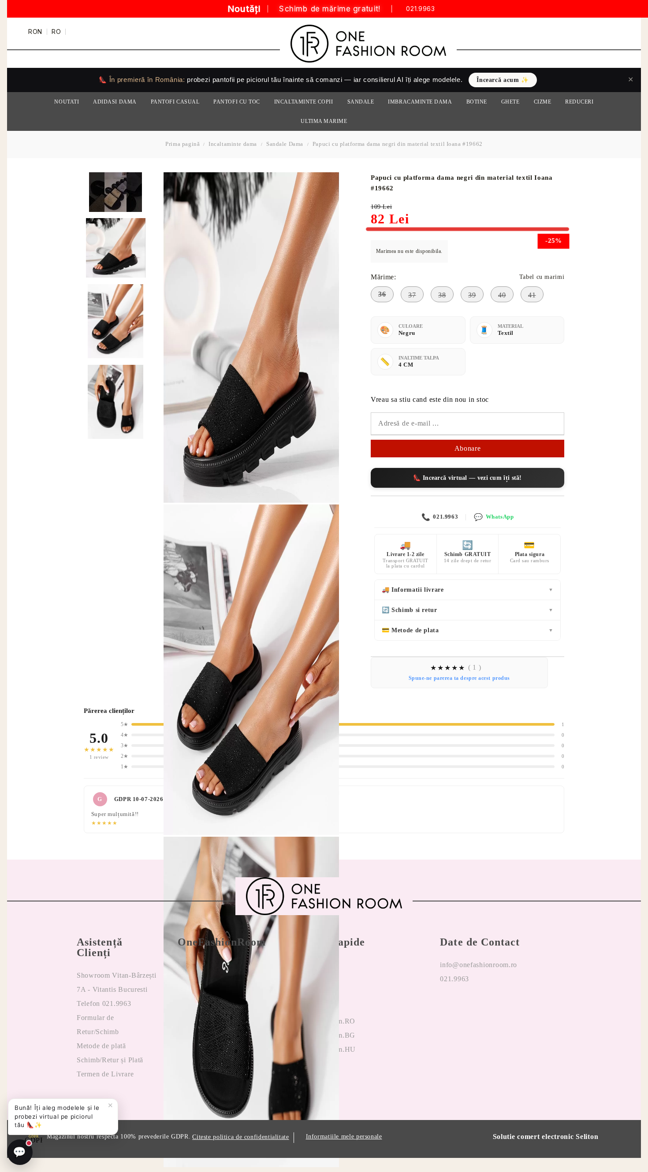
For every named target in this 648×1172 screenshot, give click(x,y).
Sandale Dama (284, 144)
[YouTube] (491, 1007)
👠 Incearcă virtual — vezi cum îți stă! (467, 478)
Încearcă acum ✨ (503, 80)
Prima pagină (182, 144)
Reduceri (579, 102)
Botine (476, 102)
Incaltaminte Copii (303, 102)
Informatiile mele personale (344, 1136)
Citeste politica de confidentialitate (240, 1137)
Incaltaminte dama (233, 144)
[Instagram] (469, 1007)
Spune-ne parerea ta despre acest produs (459, 678)
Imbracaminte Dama (420, 102)
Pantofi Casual (175, 102)
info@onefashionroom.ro (478, 964)
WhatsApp (494, 517)
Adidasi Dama (114, 102)
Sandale (360, 102)
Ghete (510, 102)
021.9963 (420, 9)
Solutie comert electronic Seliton (546, 1136)
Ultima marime (324, 121)
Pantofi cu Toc (236, 102)
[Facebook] (447, 1007)
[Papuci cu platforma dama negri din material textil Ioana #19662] (116, 248)
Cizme (542, 102)
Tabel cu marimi (541, 277)
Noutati (66, 102)
